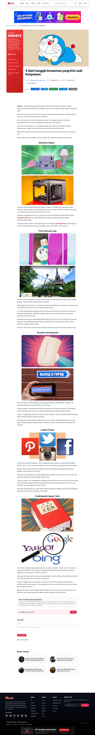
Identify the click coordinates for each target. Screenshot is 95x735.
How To (43, 705)
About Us (8, 724)
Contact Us (15, 724)
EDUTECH (33, 708)
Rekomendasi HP (57, 703)
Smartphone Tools (57, 700)
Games (43, 716)
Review (43, 703)
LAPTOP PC (46, 3)
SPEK (27, 3)
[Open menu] (80, 3)
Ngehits (44, 708)
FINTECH (33, 711)
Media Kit (22, 724)
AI (31, 700)
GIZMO (22, 3)
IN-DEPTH (33, 705)
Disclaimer (29, 724)
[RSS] (25, 715)
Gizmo (43, 700)
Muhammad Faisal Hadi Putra (38, 80)
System (85, 3)
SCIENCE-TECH (34, 713)
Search (54, 711)
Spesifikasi (55, 708)
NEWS (39, 3)
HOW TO (33, 3)
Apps (43, 713)
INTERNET (33, 716)
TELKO (32, 703)
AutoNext (44, 711)
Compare (55, 705)
